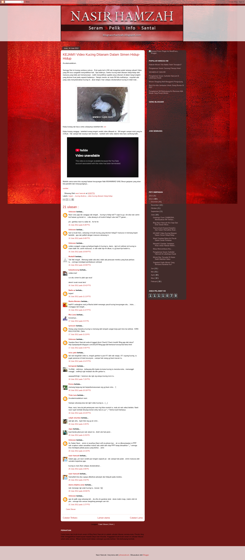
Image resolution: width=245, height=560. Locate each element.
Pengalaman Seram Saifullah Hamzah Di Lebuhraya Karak (164, 253)
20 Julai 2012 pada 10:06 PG (79, 491)
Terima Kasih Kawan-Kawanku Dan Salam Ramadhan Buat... (165, 229)
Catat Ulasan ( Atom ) (106, 524)
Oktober (154, 208)
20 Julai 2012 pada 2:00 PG (79, 469)
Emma (71, 384)
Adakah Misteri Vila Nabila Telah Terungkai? (165, 65)
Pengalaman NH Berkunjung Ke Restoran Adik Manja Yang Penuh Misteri (166, 92)
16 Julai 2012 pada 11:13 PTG (80, 296)
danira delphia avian (77, 485)
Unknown (72, 212)
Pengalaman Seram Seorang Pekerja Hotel (165, 68)
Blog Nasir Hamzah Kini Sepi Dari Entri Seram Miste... (165, 224)
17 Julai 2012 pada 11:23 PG (79, 334)
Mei (152, 272)
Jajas (71, 429)
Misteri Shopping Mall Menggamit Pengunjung (166, 82)
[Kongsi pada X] (70, 199)
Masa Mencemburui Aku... (162, 249)
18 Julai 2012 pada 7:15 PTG (79, 379)
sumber (65, 188)
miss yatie (73, 353)
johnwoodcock (124, 555)
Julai (153, 215)
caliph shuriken (75, 418)
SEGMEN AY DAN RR (157, 72)
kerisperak (73, 366)
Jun (152, 268)
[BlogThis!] (67, 199)
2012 (151, 199)
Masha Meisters (75, 301)
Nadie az (72, 290)
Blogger (146, 555)
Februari (154, 281)
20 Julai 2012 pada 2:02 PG (79, 480)
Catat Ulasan (71, 509)
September (155, 211)
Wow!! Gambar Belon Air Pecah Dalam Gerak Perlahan (164, 239)
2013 (151, 196)
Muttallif (72, 256)
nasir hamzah (74, 456)
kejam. (71, 196)
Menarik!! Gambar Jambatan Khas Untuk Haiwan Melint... (164, 245)
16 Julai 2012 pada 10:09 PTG (80, 265)
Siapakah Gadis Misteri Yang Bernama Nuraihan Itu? (163, 263)
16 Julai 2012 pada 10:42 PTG (80, 285)
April (153, 275)
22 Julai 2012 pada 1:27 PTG (79, 505)
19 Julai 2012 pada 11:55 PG (79, 435)
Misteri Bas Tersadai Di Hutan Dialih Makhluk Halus (164, 258)
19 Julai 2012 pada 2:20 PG (79, 424)
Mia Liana (73, 315)
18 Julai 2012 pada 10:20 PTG (80, 413)
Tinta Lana (73, 395)
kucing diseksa (81, 196)
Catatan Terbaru (70, 518)
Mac (153, 278)
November (155, 205)
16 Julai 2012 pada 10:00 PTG (80, 252)
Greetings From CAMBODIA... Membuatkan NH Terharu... (164, 219)
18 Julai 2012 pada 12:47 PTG (80, 361)
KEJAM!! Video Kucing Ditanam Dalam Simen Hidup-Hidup (165, 234)
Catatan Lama (136, 518)
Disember (154, 202)
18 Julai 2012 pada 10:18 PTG (80, 390)
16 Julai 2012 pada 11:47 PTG (80, 310)
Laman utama (103, 518)
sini (104, 127)
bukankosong (74, 270)
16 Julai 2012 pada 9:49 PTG (79, 238)
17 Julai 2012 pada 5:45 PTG (79, 348)
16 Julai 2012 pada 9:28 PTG (79, 225)
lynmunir (72, 326)
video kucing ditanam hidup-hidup (100, 196)
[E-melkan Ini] (64, 199)
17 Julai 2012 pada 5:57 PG (79, 321)
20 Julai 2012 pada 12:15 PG (79, 451)
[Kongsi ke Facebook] (72, 199)
